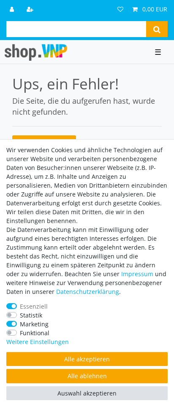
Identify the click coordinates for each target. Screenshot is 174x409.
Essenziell (34, 306)
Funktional (34, 333)
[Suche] (157, 29)
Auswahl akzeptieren (87, 393)
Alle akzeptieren (87, 359)
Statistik (31, 315)
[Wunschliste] (120, 9)
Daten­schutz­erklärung (87, 292)
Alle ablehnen (87, 376)
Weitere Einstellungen (37, 342)
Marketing (34, 324)
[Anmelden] (12, 9)
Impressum (137, 274)
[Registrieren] (31, 9)
